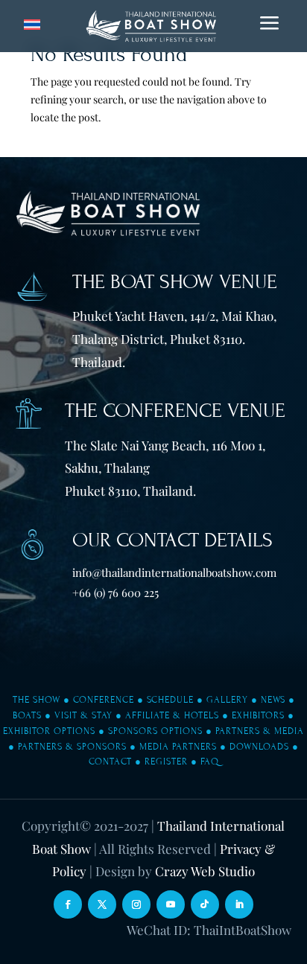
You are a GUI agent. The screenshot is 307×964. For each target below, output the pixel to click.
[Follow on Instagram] (136, 904)
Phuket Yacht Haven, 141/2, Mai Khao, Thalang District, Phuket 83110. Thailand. (174, 338)
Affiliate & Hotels (172, 715)
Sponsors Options (155, 731)
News (273, 700)
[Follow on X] (102, 904)
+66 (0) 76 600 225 (115, 592)
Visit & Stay (83, 715)
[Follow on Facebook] (68, 904)
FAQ (209, 761)
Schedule (170, 700)
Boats (27, 715)
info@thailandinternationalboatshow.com (174, 572)
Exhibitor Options (49, 731)
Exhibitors (258, 715)
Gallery (227, 700)
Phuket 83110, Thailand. (130, 490)
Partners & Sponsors (72, 747)
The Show (36, 700)
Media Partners (178, 747)
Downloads (259, 747)
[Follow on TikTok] (205, 904)
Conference (103, 700)
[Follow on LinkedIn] (239, 904)
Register (166, 761)
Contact (110, 761)
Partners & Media (259, 731)
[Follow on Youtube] (170, 904)
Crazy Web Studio (205, 871)
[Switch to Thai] (32, 25)
